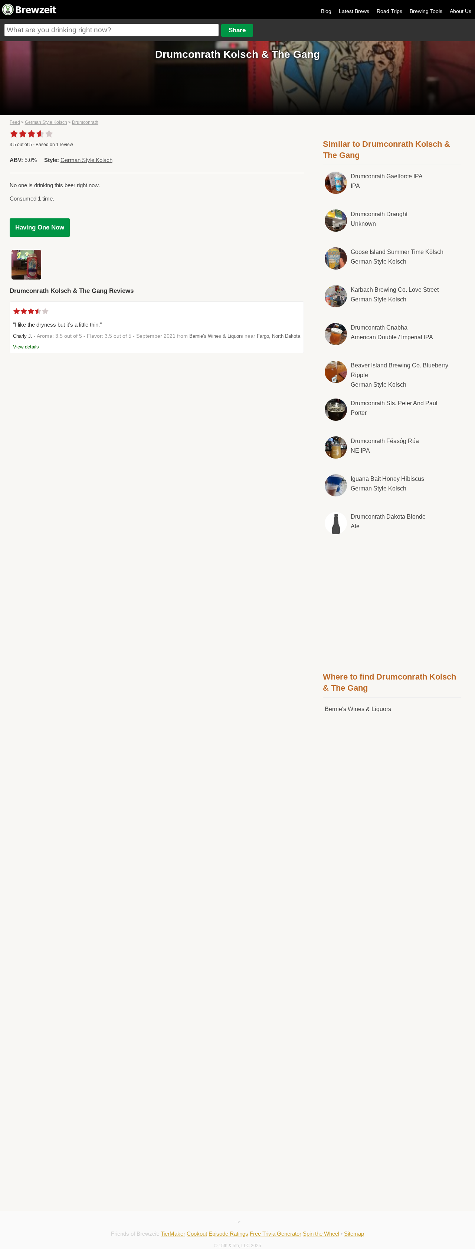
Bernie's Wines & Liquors (216, 336)
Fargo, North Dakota (278, 336)
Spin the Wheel (321, 1233)
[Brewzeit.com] (29, 14)
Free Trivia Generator (275, 1233)
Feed (15, 122)
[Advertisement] (392, 601)
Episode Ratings (228, 1233)
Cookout (197, 1233)
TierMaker (173, 1233)
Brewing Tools (426, 11)
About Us (460, 11)
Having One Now (39, 227)
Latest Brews (354, 11)
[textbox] (111, 30)
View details (26, 347)
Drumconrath (85, 122)
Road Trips (389, 11)
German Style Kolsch (46, 122)
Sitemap (354, 1233)
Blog (326, 11)
